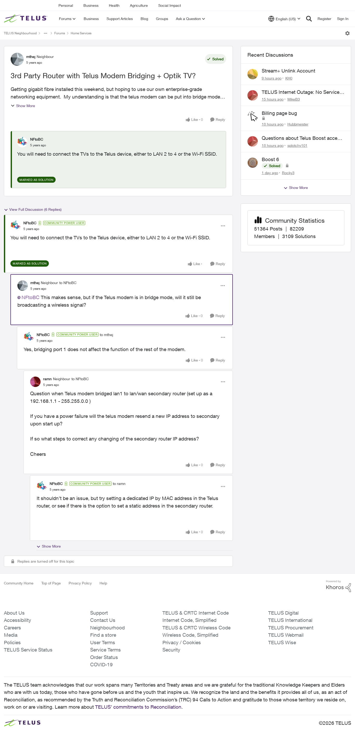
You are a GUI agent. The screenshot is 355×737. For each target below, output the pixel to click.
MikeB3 (293, 99)
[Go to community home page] (26, 19)
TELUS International (290, 620)
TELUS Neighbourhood (20, 33)
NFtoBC (36, 139)
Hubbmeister (297, 124)
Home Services (81, 33)
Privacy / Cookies (181, 642)
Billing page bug (279, 113)
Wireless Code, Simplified (190, 635)
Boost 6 (270, 159)
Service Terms (105, 650)
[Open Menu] (347, 33)
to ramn (119, 483)
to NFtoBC (67, 282)
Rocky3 (288, 172)
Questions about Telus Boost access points (302, 138)
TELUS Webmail (286, 635)
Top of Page (51, 583)
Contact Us (102, 620)
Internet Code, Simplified (189, 620)
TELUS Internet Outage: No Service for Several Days (300, 92)
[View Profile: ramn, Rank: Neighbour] (35, 382)
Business (90, 5)
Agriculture (139, 5)
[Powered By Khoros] (338, 586)
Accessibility (17, 620)
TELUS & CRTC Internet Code (195, 613)
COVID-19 (101, 664)
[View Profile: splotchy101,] (252, 141)
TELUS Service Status (28, 650)
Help (103, 583)
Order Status (104, 657)
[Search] (309, 19)
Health (114, 5)
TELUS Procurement (290, 627)
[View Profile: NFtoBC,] (22, 142)
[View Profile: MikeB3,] (252, 95)
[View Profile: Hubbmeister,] (252, 116)
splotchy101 (297, 145)
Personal (65, 5)
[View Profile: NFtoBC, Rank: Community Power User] (15, 226)
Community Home (19, 583)
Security (171, 650)
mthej (30, 56)
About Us (14, 613)
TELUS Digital (283, 613)
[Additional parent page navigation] (45, 33)
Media (10, 635)
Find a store (103, 635)
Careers (12, 627)
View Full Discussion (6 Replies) (35, 209)
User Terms (102, 642)
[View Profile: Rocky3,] (252, 162)
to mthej (106, 334)
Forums (59, 33)
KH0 (288, 78)
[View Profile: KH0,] (252, 74)
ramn (47, 379)
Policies (12, 642)
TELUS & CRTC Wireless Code (196, 627)
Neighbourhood (107, 627)
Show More (25, 105)
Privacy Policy (80, 583)
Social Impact (169, 5)
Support (99, 613)
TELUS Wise (282, 642)
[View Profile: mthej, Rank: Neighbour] (17, 59)
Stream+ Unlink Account (288, 71)
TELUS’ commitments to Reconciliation (138, 707)
